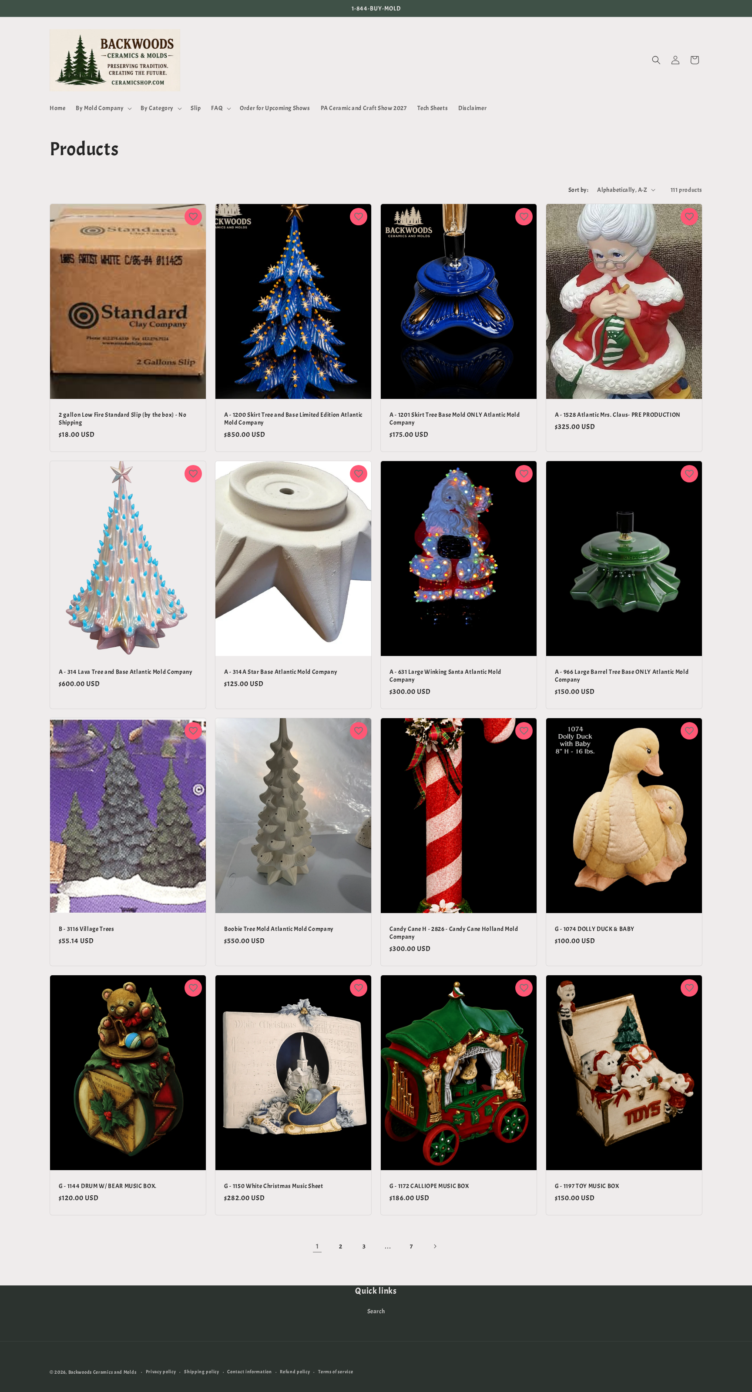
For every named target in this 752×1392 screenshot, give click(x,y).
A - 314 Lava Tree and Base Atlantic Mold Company (126, 671)
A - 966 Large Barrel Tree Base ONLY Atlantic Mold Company (621, 675)
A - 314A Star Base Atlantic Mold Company (280, 671)
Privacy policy (161, 1372)
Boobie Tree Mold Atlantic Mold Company (279, 928)
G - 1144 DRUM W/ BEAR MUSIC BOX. (108, 1185)
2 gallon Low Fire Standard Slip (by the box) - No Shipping (122, 418)
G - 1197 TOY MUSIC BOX (587, 1185)
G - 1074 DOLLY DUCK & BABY (594, 928)
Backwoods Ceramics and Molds (102, 1372)
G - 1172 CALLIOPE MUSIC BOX (429, 1185)
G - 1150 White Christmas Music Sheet (273, 1185)
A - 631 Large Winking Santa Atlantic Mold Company (445, 675)
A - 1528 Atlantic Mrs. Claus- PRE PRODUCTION (618, 414)
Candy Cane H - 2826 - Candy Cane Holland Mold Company (453, 932)
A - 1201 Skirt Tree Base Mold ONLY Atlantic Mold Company (454, 418)
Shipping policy (201, 1372)
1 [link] (317, 1246)
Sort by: (578, 190)
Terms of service (335, 1372)
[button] (102, 108)
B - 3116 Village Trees (86, 928)
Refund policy (295, 1372)
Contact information (249, 1372)
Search (376, 1311)
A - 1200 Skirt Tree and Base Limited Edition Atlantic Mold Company (293, 418)
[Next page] (434, 1246)
